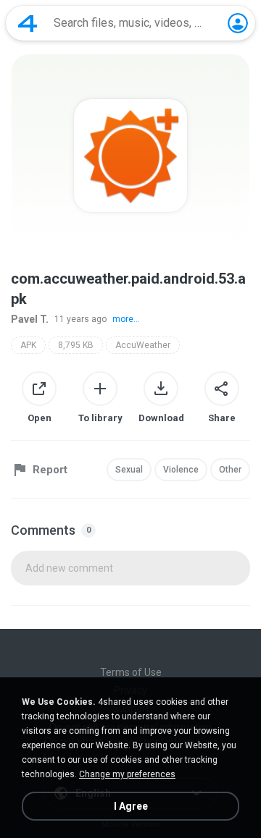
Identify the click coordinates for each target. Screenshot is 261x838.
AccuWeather (142, 345)
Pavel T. (30, 319)
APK (28, 345)
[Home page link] (27, 23)
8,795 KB (76, 345)
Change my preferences (127, 774)
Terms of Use (131, 672)
